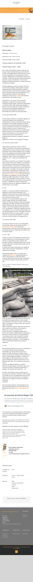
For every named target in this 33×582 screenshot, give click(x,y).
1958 (13, 481)
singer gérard (15, 488)
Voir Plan (25, 533)
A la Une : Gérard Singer (18, 475)
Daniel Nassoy (16, 533)
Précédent (21, 19)
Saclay (13, 477)
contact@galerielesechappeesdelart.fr (19, 453)
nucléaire (14, 484)
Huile (13, 469)
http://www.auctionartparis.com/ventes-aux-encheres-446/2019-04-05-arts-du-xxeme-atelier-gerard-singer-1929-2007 (16, 421)
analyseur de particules (17, 483)
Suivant (27, 19)
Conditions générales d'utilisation (5, 535)
